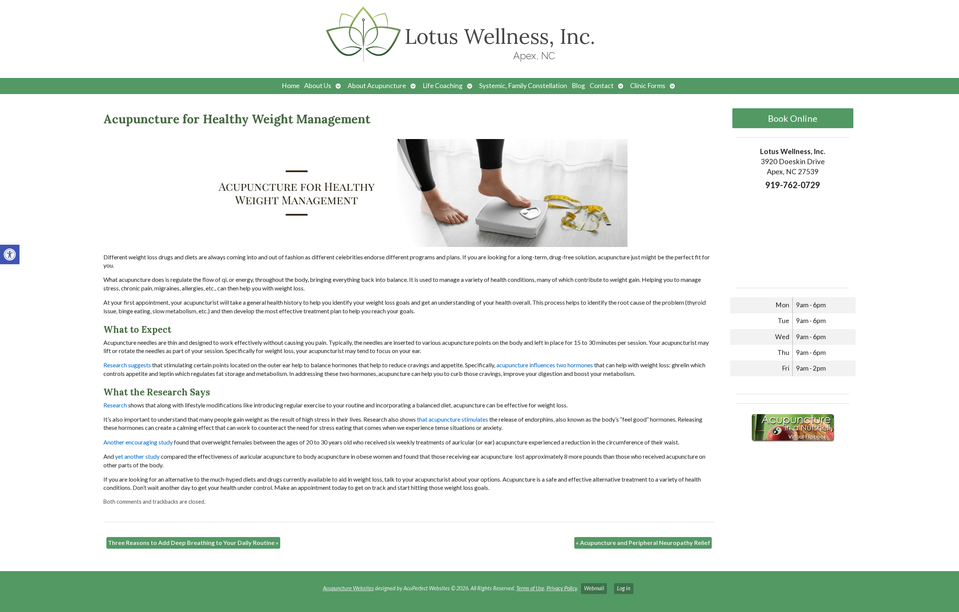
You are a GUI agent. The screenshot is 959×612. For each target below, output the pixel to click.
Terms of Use (530, 588)
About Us (317, 86)
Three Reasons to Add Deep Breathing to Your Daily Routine (193, 542)
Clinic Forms (647, 86)
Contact (602, 86)
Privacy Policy (562, 588)
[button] (9, 254)
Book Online (792, 118)
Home (291, 86)
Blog (578, 86)
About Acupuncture (377, 86)
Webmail (594, 588)
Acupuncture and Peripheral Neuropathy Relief (643, 542)
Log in (623, 588)
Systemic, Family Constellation (523, 86)
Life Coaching (443, 86)
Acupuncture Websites (348, 588)
